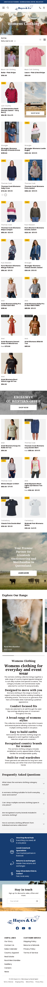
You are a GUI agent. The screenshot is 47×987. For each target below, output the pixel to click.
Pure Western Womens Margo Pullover (10, 267)
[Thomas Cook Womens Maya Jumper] (11, 211)
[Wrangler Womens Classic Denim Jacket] (35, 249)
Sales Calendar (10, 949)
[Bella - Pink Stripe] (11, 56)
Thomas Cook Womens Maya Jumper (10, 229)
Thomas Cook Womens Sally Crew (10, 187)
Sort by (3, 38)
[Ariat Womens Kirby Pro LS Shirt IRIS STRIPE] (35, 287)
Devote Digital (34, 979)
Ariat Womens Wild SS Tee (34, 343)
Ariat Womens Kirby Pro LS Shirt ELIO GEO (11, 305)
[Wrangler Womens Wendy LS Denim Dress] (11, 132)
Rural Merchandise (12, 960)
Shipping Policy (30, 941)
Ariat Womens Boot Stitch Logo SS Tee (9, 380)
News (6, 971)
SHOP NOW (35, 113)
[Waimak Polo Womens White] (35, 507)
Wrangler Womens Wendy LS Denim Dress (10, 149)
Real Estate (9, 956)
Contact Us (9, 945)
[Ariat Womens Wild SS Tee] (35, 325)
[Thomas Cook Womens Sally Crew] (11, 170)
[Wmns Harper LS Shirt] (11, 467)
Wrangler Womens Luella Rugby (35, 149)
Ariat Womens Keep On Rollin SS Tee (10, 447)
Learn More (23, 573)
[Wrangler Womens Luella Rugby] (35, 132)
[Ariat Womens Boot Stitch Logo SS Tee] (11, 363)
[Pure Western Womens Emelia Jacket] (35, 211)
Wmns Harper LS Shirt (10, 484)
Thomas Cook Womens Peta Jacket (34, 187)
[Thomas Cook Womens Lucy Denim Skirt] (35, 429)
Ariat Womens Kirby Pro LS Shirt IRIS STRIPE (34, 305)
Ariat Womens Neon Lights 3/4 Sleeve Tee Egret (33, 485)
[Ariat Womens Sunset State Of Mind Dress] (11, 325)
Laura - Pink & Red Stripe (35, 72)
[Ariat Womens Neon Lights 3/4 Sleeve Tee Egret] (35, 467)
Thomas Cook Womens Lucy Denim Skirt (34, 447)
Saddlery (8, 964)
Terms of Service (31, 952)
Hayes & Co (17, 979)
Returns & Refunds (31, 945)
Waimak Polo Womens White (34, 524)
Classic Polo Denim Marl (11, 523)
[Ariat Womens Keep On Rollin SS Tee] (11, 429)
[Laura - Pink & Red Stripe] (35, 56)
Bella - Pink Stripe (8, 72)
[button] (44, 8)
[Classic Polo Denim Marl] (11, 507)
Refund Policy (30, 982)
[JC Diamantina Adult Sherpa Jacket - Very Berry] (11, 92)
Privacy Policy (29, 949)
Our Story (8, 941)
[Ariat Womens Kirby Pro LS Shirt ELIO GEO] (11, 287)
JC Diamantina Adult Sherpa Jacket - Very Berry (10, 110)
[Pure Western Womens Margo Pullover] (11, 249)
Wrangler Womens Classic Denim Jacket (34, 267)
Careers (7, 968)
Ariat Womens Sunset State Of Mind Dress (10, 343)
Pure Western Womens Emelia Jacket (34, 229)
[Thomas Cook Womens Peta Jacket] (35, 170)
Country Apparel (11, 952)
